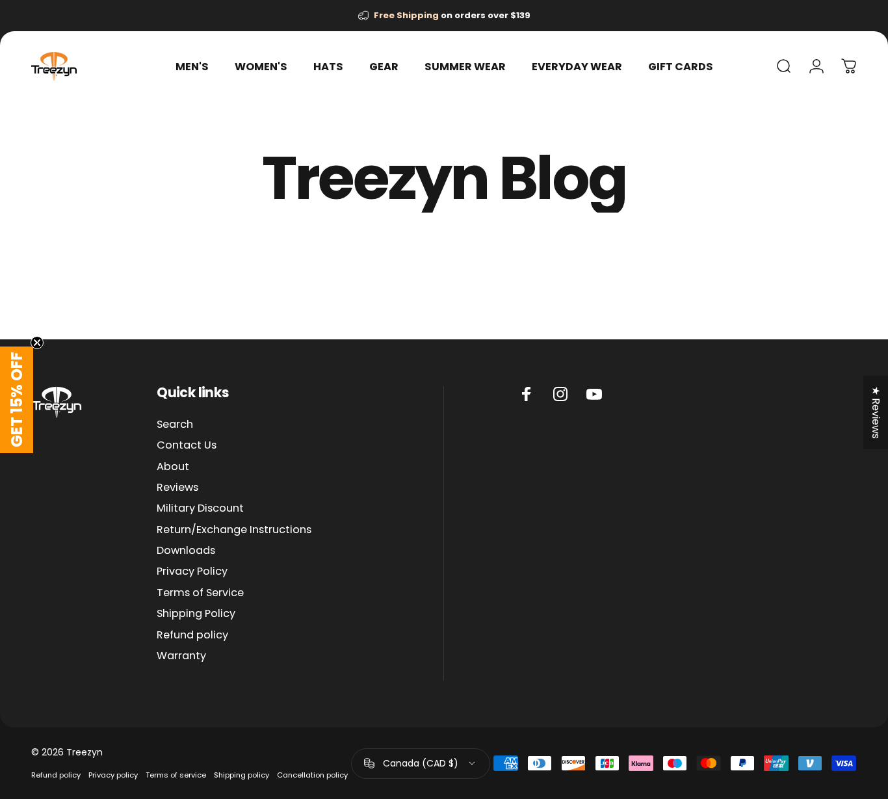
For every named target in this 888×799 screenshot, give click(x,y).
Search (175, 424)
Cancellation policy (312, 775)
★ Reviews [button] (875, 412)
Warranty (181, 655)
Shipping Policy (196, 613)
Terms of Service (200, 592)
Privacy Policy (192, 571)
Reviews (177, 487)
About (173, 466)
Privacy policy (113, 775)
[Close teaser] (37, 342)
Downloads (186, 550)
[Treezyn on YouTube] (594, 394)
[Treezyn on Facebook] (526, 394)
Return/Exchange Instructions (234, 529)
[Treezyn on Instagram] (560, 394)
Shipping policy (241, 775)
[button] (16, 400)
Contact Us (186, 445)
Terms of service (176, 775)
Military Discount (200, 508)
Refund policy (192, 635)
